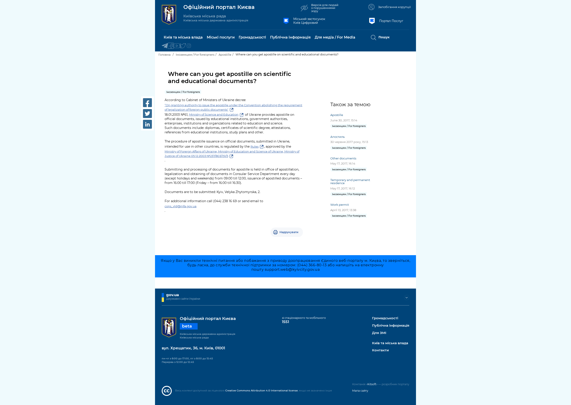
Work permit (339, 204)
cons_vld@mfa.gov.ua (181, 206)
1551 (285, 322)
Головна (164, 54)
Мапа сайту (360, 390)
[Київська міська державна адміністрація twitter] (183, 46)
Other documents (343, 158)
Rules (254, 146)
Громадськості (385, 318)
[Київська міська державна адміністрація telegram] (165, 46)
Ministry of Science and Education (213, 114)
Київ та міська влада (390, 343)
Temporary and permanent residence (350, 181)
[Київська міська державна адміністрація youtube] (177, 46)
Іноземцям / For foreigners (195, 54)
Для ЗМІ (379, 333)
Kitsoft (371, 384)
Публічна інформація (390, 325)
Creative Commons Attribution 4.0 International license (261, 390)
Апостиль (337, 136)
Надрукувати (288, 232)
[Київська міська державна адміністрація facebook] (171, 46)
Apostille (225, 54)
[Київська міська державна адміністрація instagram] (189, 46)
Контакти (380, 350)
